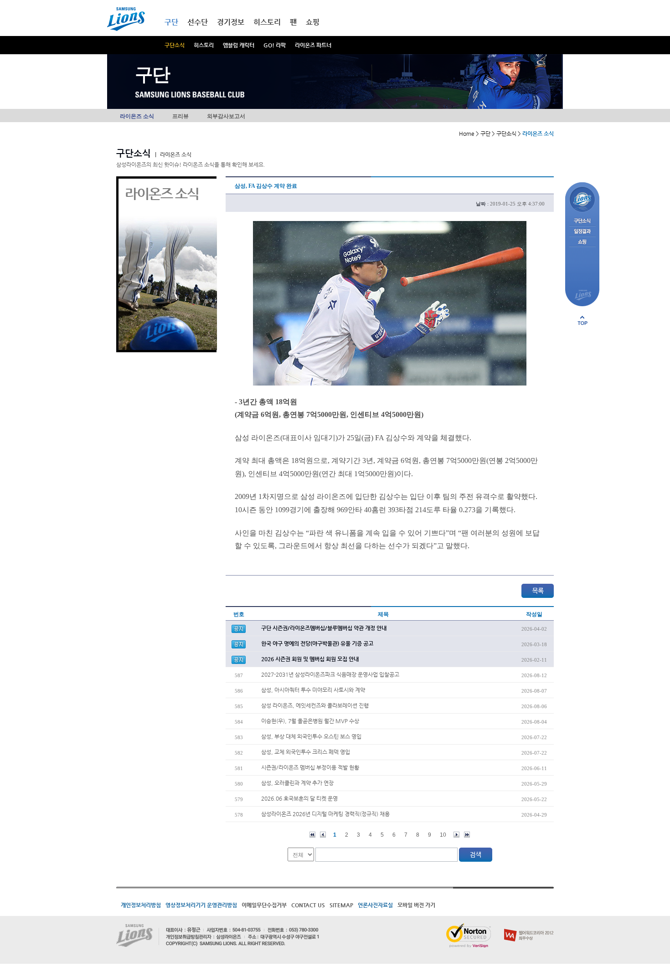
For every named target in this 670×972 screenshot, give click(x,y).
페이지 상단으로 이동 (582, 320)
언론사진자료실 (375, 905)
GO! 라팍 (274, 45)
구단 (171, 22)
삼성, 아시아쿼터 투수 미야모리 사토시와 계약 (313, 690)
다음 (456, 834)
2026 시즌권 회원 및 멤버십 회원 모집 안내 (310, 659)
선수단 (197, 22)
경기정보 (230, 22)
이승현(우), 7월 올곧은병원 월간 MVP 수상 (310, 721)
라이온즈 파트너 (313, 45)
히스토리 (204, 45)
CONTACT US (308, 905)
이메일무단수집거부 (264, 905)
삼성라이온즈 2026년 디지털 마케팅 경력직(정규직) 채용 (325, 814)
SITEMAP (341, 905)
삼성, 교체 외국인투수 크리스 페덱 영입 (305, 752)
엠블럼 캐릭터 (238, 45)
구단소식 (175, 45)
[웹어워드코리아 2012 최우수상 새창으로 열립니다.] (529, 927)
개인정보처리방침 (141, 905)
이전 (323, 834)
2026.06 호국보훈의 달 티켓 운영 (299, 798)
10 (443, 835)
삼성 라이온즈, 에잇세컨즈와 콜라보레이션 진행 (315, 705)
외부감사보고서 (226, 116)
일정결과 (582, 231)
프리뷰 (180, 116)
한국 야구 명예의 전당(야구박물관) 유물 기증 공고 (317, 643)
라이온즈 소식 (137, 116)
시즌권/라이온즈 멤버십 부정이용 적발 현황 (310, 767)
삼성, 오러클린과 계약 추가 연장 (297, 783)
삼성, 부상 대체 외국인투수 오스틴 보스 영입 (311, 736)
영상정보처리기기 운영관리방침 (201, 905)
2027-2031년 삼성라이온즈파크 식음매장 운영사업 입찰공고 (330, 674)
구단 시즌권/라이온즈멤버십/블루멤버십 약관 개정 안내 (324, 628)
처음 (312, 834)
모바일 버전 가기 (416, 905)
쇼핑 (313, 22)
